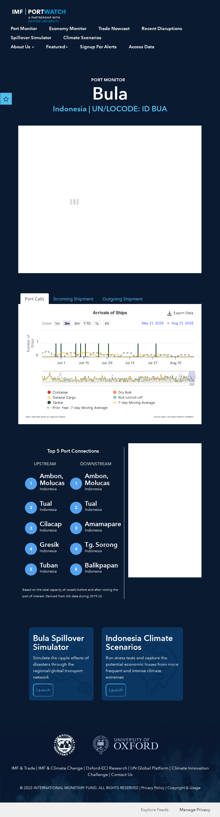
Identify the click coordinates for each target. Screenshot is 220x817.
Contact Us (122, 774)
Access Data (141, 46)
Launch (116, 690)
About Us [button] (21, 46)
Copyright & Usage (183, 787)
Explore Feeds (154, 809)
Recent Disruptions (162, 28)
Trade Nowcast (114, 28)
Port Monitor (24, 28)
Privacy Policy (152, 787)
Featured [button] (55, 46)
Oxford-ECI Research (106, 768)
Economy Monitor (67, 28)
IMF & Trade (23, 768)
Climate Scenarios (82, 37)
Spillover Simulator (31, 37)
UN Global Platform (149, 768)
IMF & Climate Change (60, 768)
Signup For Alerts (98, 46)
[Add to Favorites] (6, 99)
